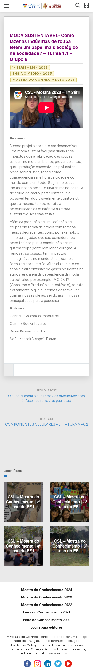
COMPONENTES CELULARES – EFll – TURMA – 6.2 (46, 424)
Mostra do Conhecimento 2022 (46, 604)
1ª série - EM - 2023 (30, 67)
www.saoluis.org (61, 653)
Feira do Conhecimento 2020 (46, 619)
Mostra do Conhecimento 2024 (46, 589)
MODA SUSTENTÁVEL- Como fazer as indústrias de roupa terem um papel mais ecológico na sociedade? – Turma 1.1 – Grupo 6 (44, 47)
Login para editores (46, 627)
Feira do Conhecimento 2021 (46, 612)
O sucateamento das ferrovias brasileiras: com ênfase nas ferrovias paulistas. (46, 398)
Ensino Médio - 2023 (32, 73)
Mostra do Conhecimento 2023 (43, 79)
